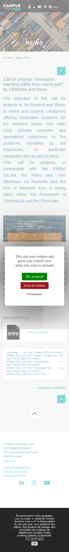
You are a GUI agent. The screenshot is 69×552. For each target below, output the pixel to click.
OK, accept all (34, 276)
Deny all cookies (34, 285)
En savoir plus (34, 538)
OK (34, 543)
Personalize (34, 294)
